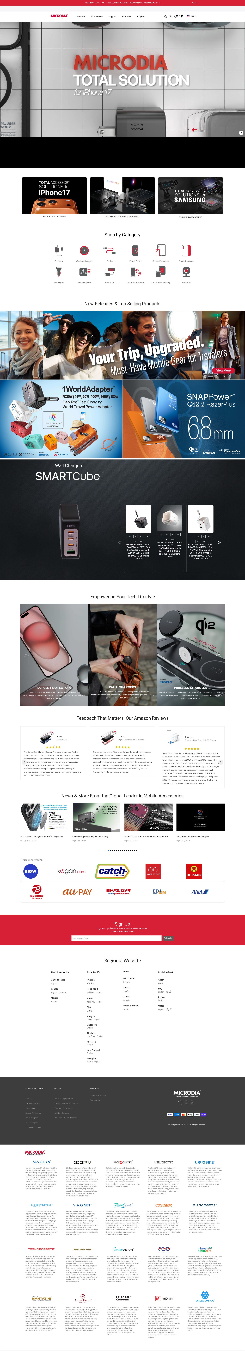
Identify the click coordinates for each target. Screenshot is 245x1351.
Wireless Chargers (33, 1127)
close (51, 3)
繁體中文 (91, 992)
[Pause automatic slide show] (241, 133)
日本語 (90, 1010)
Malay (89, 1019)
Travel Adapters (32, 1118)
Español (54, 1001)
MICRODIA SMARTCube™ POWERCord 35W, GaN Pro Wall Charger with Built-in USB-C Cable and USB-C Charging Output (138, 551)
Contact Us (95, 1100)
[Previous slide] (120, 542)
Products (81, 17)
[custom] (180, 1103)
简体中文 (90, 983)
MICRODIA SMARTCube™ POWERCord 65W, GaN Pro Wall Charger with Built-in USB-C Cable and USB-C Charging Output (169, 549)
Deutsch (126, 982)
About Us (126, 17)
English (54, 983)
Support (112, 17)
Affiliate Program (61, 1113)
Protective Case (33, 1103)
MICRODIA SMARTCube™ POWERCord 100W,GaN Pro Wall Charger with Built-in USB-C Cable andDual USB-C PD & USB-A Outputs (200, 551)
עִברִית (160, 983)
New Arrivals (97, 17)
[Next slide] (219, 542)
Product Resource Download (66, 1103)
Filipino (90, 1061)
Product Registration (63, 1099)
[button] (108, 850)
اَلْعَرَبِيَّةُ (169, 991)
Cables (28, 1099)
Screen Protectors (33, 1113)
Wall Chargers (32, 1123)
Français (63, 992)
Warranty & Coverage (63, 1108)
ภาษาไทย (91, 1036)
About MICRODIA (98, 1095)
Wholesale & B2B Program (65, 1118)
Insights (140, 17)
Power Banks (31, 1108)
